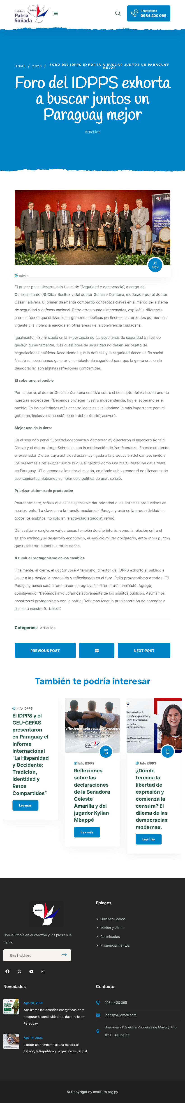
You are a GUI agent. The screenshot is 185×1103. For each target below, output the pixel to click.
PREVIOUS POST (45, 650)
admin (24, 275)
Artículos (92, 131)
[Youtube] (31, 971)
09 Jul (106, 751)
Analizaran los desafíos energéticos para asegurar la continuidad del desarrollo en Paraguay (54, 1016)
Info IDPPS (25, 708)
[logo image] (32, 13)
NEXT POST (144, 650)
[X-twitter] (19, 971)
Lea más (25, 805)
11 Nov (155, 265)
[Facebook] (7, 971)
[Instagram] (43, 971)
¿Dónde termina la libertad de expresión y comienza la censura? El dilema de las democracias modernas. (151, 799)
